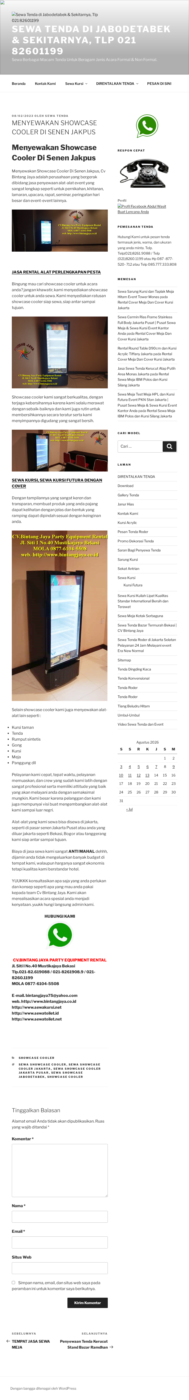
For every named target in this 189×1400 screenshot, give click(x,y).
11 (130, 775)
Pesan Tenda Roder (133, 532)
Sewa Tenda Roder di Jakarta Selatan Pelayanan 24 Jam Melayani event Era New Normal (147, 645)
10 (121, 775)
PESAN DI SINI (159, 83)
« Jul (129, 809)
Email (18, 1231)
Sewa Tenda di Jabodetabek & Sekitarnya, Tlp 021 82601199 (91, 40)
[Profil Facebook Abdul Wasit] (142, 206)
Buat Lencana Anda (133, 212)
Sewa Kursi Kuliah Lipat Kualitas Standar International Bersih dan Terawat (143, 601)
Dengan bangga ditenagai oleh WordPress (43, 1388)
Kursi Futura (133, 585)
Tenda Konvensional (133, 678)
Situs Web (22, 1257)
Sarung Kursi (128, 559)
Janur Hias (126, 504)
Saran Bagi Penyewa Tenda (139, 550)
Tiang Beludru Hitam (134, 706)
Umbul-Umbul (129, 715)
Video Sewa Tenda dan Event (140, 724)
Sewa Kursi (74, 83)
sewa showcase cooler (42, 1064)
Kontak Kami (45, 83)
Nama (19, 1205)
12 (139, 775)
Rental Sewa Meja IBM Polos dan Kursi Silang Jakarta (143, 379)
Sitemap (124, 660)
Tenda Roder (128, 687)
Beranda (19, 83)
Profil (122, 200)
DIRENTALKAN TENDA (115, 83)
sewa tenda (57, 116)
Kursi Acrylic (127, 522)
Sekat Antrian (128, 568)
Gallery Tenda (128, 495)
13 (147, 775)
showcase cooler (37, 1058)
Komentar (23, 1139)
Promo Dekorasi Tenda (136, 541)
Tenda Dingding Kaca (134, 669)
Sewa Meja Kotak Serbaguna (140, 616)
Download (125, 486)
